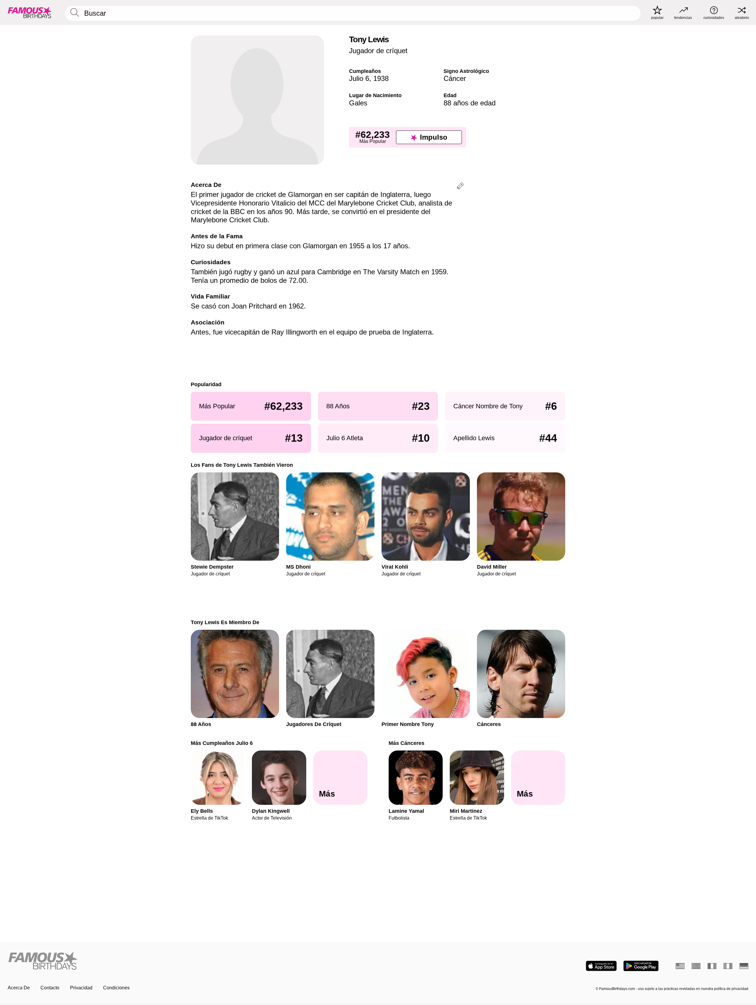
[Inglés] (680, 966)
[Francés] (712, 966)
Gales (358, 103)
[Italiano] (728, 966)
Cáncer (455, 78)
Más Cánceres (406, 743)
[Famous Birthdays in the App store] (601, 966)
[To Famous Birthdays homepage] (30, 12)
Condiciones (116, 987)
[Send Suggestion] (460, 186)
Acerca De (19, 987)
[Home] (191, 961)
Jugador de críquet (378, 51)
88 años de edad (470, 103)
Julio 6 (359, 78)
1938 (381, 78)
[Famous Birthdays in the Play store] (641, 966)
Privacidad (81, 987)
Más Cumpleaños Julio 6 (222, 743)
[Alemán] (743, 966)
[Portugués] (696, 966)
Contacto (49, 987)
